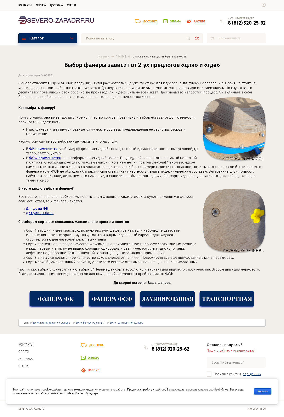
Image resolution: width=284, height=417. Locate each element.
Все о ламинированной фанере (51, 322)
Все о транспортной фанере (126, 322)
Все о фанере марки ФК (90, 322)
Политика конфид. (237, 374)
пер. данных (252, 374)
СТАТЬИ (121, 56)
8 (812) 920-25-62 (247, 23)
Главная (103, 56)
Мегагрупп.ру (257, 408)
